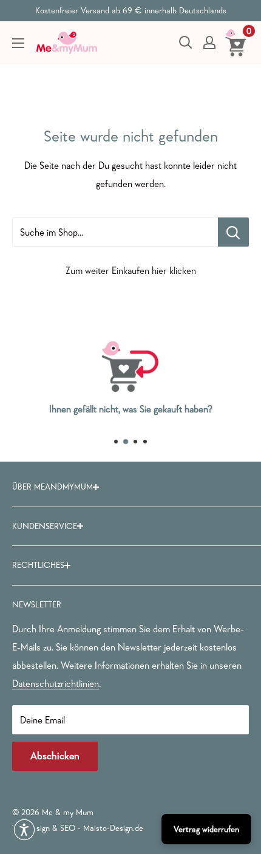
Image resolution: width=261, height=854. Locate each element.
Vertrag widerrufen (206, 829)
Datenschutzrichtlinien (55, 683)
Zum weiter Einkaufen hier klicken (131, 270)
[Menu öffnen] (18, 43)
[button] (24, 830)
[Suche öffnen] (185, 42)
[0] (236, 42)
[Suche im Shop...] (233, 232)
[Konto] (209, 42)
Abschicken (55, 756)
